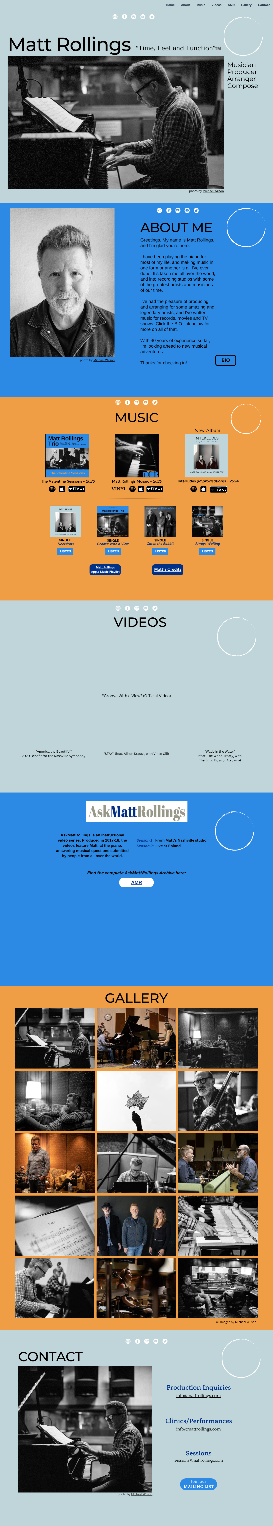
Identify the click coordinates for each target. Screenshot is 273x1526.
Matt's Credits (167, 569)
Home (170, 5)
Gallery (246, 5)
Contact (264, 5)
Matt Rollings (105, 567)
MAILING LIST (199, 1486)
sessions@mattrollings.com (198, 1460)
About (185, 5)
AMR (231, 5)
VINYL (119, 489)
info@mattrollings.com (198, 1395)
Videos (216, 5)
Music (200, 5)
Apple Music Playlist (105, 572)
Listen (65, 551)
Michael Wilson (213, 191)
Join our (198, 1482)
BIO (225, 360)
